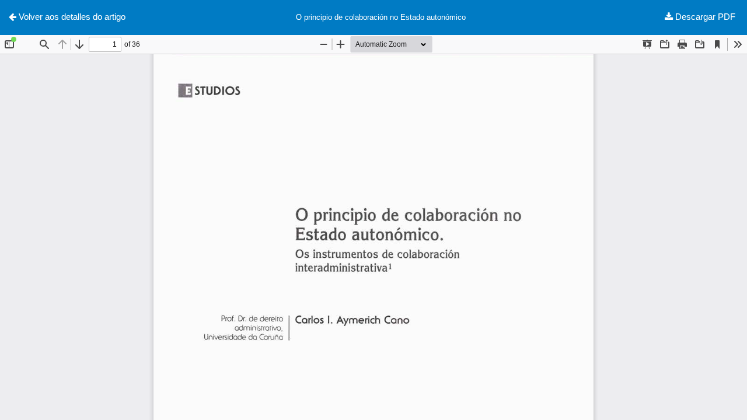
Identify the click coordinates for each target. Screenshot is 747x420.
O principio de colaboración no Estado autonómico (381, 17)
